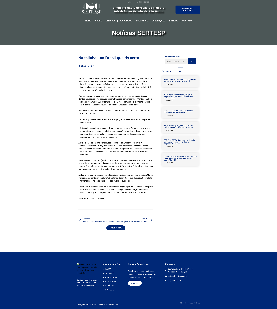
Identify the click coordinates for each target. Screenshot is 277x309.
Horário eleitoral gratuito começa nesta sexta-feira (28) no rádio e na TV (180, 80)
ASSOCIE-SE (142, 21)
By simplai (197, 303)
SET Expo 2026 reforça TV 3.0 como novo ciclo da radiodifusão (178, 112)
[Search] (192, 61)
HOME (88, 21)
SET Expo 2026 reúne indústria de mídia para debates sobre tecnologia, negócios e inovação (179, 142)
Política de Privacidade (186, 303)
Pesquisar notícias (172, 56)
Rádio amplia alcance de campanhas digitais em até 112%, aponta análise (178, 126)
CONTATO (187, 21)
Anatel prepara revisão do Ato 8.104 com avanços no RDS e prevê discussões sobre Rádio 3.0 (180, 158)
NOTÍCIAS (173, 21)
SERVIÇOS (110, 21)
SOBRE (98, 21)
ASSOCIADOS (126, 21)
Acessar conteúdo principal (139, 2)
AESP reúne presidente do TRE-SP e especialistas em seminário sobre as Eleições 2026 (178, 96)
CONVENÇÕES (158, 21)
